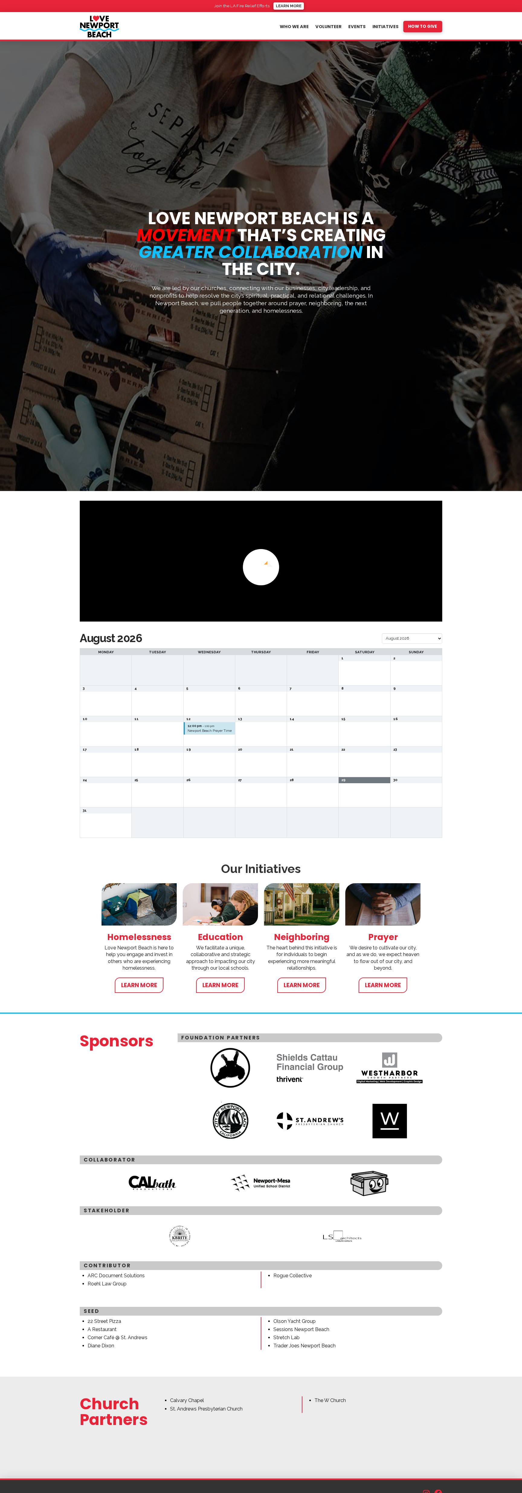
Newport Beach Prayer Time (210, 731)
